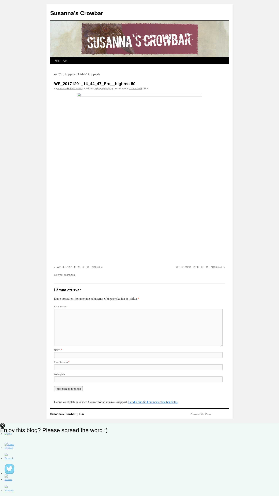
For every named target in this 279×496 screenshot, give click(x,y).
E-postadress (61, 362)
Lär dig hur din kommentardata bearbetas (152, 402)
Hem (57, 60)
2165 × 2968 (135, 88)
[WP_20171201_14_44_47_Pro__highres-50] (139, 178)
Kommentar (61, 306)
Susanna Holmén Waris (69, 88)
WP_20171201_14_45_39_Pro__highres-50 (199, 266)
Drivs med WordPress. (201, 413)
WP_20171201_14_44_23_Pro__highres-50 (80, 266)
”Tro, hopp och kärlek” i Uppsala (77, 74)
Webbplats (59, 374)
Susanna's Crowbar (76, 13)
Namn (58, 349)
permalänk (69, 274)
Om (65, 60)
